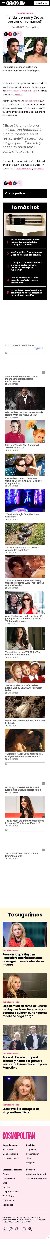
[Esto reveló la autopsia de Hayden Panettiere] (25, 1088)
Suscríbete (41, 3)
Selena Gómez (24, 168)
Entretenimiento (25, 13)
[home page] (15, 3)
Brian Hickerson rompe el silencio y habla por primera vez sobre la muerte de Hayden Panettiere (25, 1062)
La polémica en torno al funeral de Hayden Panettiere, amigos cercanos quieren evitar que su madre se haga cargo (25, 1011)
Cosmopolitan (32, 27)
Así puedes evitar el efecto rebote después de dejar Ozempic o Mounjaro (25, 242)
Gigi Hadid (39, 168)
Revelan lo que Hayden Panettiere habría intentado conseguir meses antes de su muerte (23, 960)
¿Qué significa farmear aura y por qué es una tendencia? (26, 253)
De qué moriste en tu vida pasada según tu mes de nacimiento (24, 280)
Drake (19, 94)
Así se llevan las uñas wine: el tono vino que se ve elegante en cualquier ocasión (26, 293)
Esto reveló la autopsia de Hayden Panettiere (21, 1110)
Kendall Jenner (32, 100)
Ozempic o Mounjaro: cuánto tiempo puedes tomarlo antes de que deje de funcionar (26, 266)
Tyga (34, 90)
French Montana (21, 90)
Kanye (8, 90)
